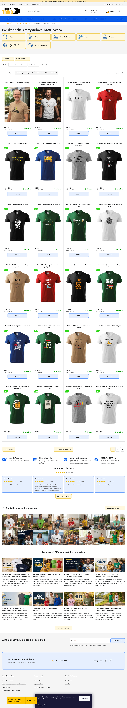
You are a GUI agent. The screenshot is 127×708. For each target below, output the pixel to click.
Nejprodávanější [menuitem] (41, 73)
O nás (3, 4)
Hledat (79, 11)
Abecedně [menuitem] (53, 73)
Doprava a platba (23, 4)
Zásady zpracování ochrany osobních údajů (14, 684)
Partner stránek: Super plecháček (11, 690)
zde (38, 701)
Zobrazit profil (113, 508)
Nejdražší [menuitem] (30, 73)
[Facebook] (106, 661)
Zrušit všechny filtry (47, 65)
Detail (17, 133)
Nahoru (9, 449)
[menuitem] (8, 19)
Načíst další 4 (65, 449)
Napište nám (68, 681)
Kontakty (67, 684)
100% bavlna (32, 65)
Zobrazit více (63, 496)
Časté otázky (12, 4)
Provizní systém (6, 687)
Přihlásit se (118, 640)
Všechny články (63, 628)
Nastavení (41, 705)
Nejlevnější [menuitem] (20, 73)
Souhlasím (85, 698)
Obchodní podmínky (36, 4)
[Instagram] (111, 661)
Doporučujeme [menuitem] (8, 73)
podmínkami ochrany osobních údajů (96, 645)
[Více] (120, 19)
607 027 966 (92, 10)
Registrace (120, 4)
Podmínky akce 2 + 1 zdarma (42, 687)
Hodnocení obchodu (63, 468)
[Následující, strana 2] (117, 449)
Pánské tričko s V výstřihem (17, 65)
